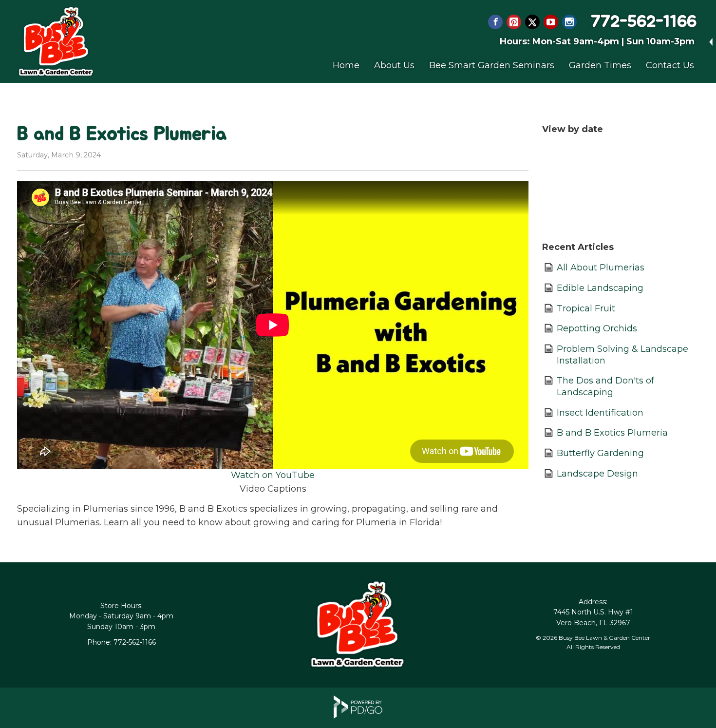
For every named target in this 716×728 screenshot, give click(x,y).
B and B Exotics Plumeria (612, 432)
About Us (394, 65)
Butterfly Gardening (600, 453)
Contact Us (670, 65)
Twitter (532, 22)
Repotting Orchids (597, 328)
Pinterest (514, 22)
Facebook (495, 22)
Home (346, 65)
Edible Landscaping (600, 288)
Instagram (569, 22)
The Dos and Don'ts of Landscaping (605, 386)
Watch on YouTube (273, 475)
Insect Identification (600, 412)
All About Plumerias (600, 267)
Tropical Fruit (586, 308)
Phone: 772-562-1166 (121, 642)
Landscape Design (597, 473)
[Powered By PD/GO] (358, 715)
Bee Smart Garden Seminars (491, 65)
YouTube (551, 22)
